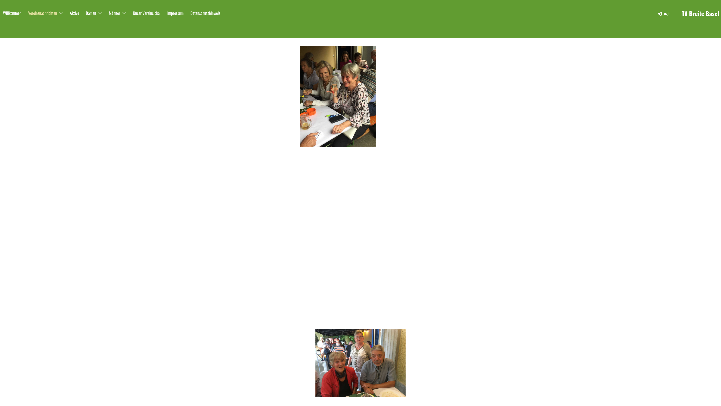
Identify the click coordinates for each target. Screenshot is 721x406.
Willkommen (12, 13)
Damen (91, 13)
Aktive (74, 13)
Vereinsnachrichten (42, 13)
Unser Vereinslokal (147, 13)
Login (666, 14)
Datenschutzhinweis (205, 13)
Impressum (175, 13)
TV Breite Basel (700, 13)
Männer (114, 13)
